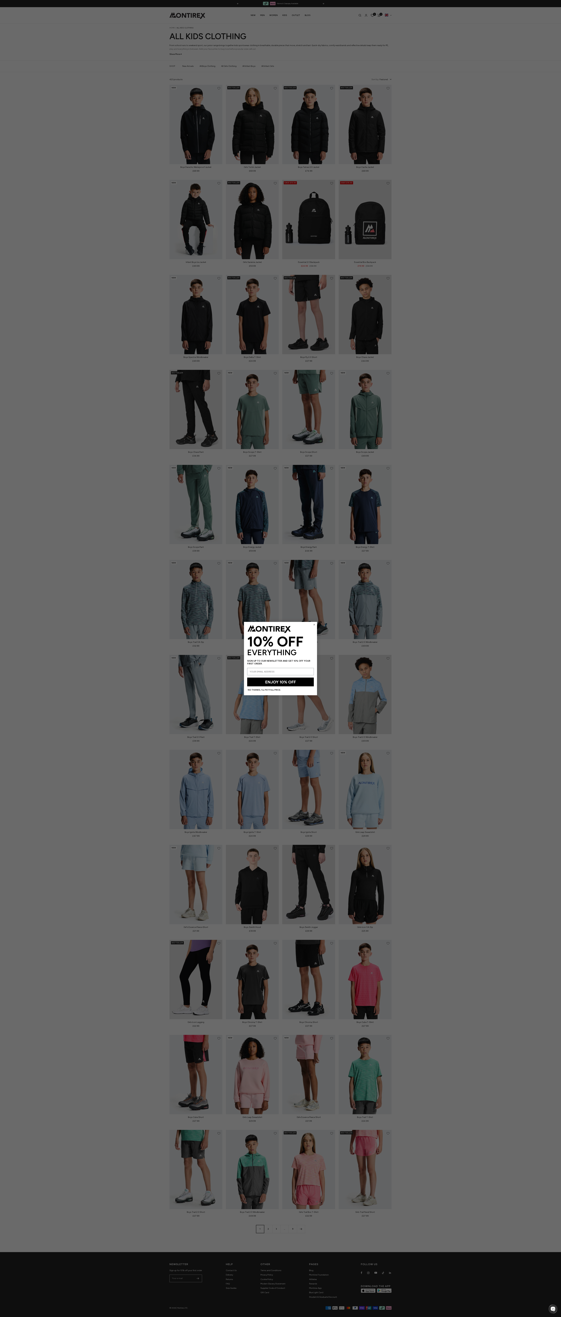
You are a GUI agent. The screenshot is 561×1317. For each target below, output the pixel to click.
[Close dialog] (314, 624)
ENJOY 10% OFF (280, 681)
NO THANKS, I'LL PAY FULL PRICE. (264, 690)
